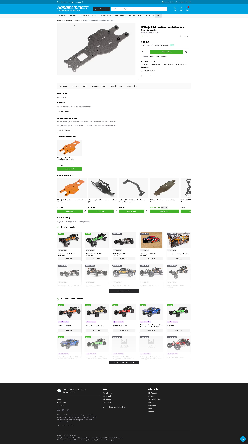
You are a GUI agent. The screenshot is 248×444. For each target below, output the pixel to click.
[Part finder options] (108, 9)
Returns (151, 402)
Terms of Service (106, 440)
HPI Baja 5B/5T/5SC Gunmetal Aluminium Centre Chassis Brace (133, 201)
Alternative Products (98, 86)
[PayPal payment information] (164, 56)
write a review (183, 36)
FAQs (59, 399)
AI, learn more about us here (65, 425)
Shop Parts (69, 259)
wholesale (123, 407)
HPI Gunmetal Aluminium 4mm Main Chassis (162, 201)
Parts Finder (107, 393)
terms (66, 435)
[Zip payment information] (158, 56)
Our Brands (107, 396)
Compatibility (132, 86)
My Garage (180, 2)
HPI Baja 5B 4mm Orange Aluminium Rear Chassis (65, 159)
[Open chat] (243, 439)
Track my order (154, 399)
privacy (59, 435)
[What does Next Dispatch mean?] (82, 2)
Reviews (75, 86)
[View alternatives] (85, 211)
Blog (173, 2)
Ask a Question (64, 130)
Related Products (116, 86)
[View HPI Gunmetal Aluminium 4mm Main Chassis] (164, 188)
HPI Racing (148, 32)
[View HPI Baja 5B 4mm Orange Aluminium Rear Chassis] (69, 148)
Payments (152, 405)
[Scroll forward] (188, 195)
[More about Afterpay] (172, 45)
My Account (152, 393)
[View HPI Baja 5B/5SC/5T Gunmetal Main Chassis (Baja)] (102, 188)
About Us (60, 405)
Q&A (84, 86)
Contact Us (166, 2)
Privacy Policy (92, 440)
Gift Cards (107, 402)
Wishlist (188, 2)
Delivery (151, 396)
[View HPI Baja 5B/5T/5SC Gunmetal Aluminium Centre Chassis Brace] (133, 188)
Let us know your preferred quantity (154, 64)
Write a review (64, 111)
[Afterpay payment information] (152, 56)
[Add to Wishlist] (186, 52)
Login (59, 221)
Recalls (151, 412)
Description (64, 86)
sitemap (73, 435)
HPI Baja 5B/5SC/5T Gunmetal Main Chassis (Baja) (102, 201)
